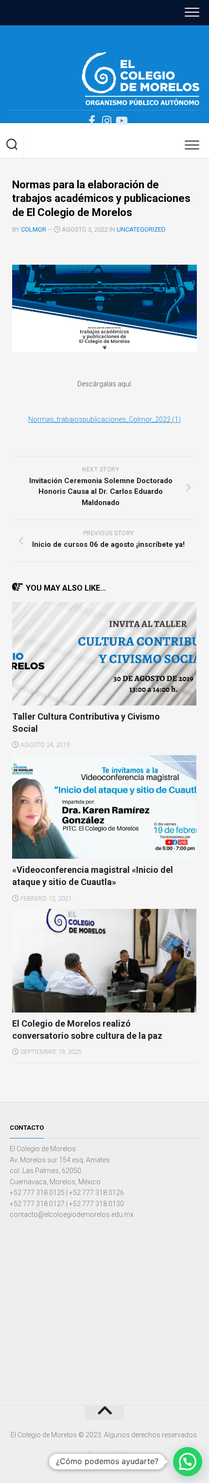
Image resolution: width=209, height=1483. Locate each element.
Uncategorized (141, 229)
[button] (187, 1461)
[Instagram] (106, 120)
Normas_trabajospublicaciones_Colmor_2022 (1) (104, 419)
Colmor (33, 229)
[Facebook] (92, 120)
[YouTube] (121, 120)
